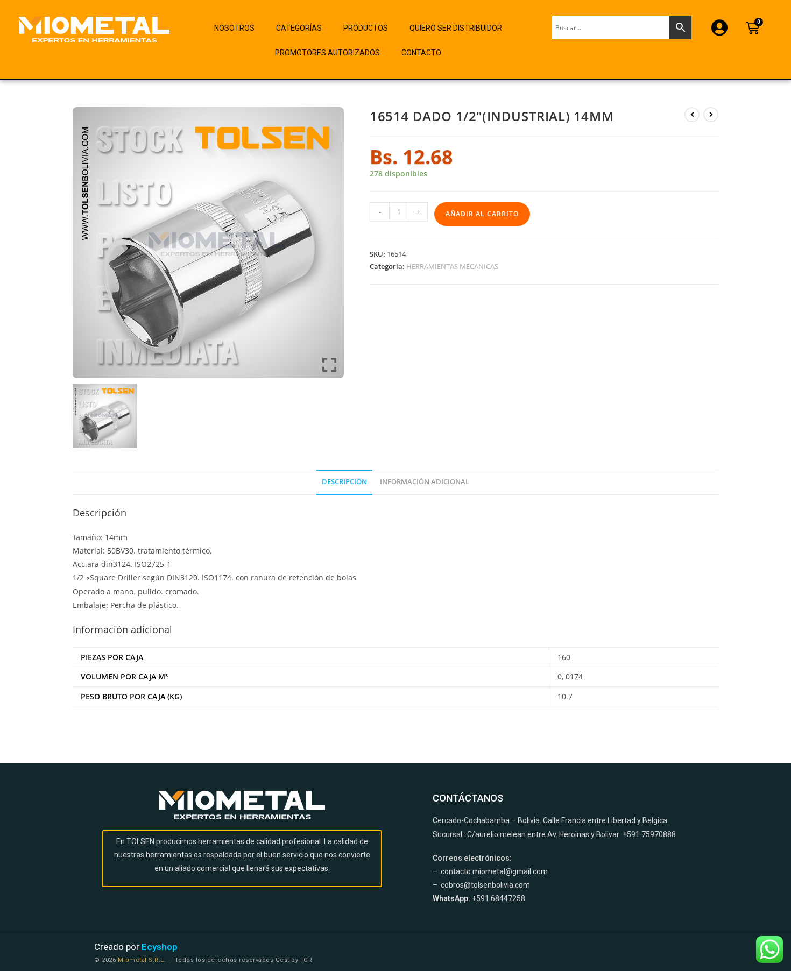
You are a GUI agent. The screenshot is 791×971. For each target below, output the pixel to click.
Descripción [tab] (344, 481)
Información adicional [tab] (424, 481)
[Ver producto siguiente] (710, 114)
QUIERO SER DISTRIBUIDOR (455, 28)
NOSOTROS (234, 28)
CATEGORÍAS (299, 28)
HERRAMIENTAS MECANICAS (452, 266)
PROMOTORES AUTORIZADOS (327, 52)
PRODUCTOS (365, 28)
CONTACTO (421, 52)
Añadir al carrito (482, 213)
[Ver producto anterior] (692, 114)
